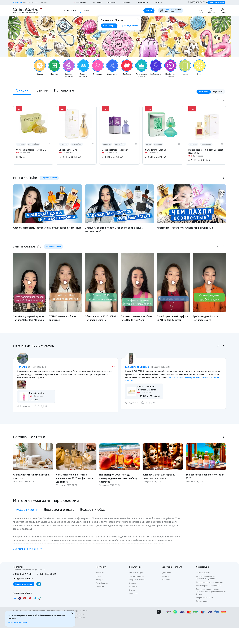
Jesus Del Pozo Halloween (115, 150)
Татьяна (22, 366)
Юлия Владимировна (137, 366)
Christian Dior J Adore (70, 150)
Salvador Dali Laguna (155, 150)
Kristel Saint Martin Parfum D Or (31, 150)
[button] (218, 99)
